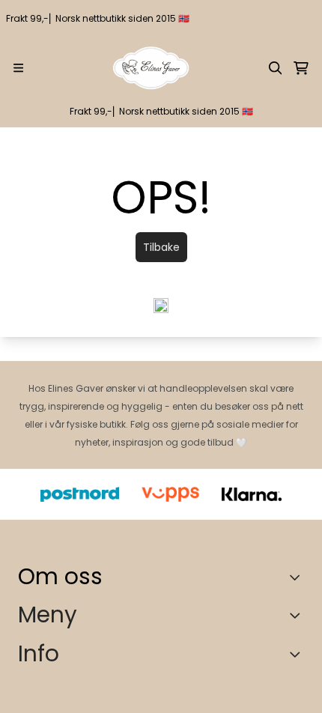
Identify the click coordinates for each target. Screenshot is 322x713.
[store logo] (151, 68)
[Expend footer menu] (298, 615)
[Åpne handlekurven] (301, 68)
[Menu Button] (18, 67)
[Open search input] (275, 68)
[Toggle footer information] (298, 577)
